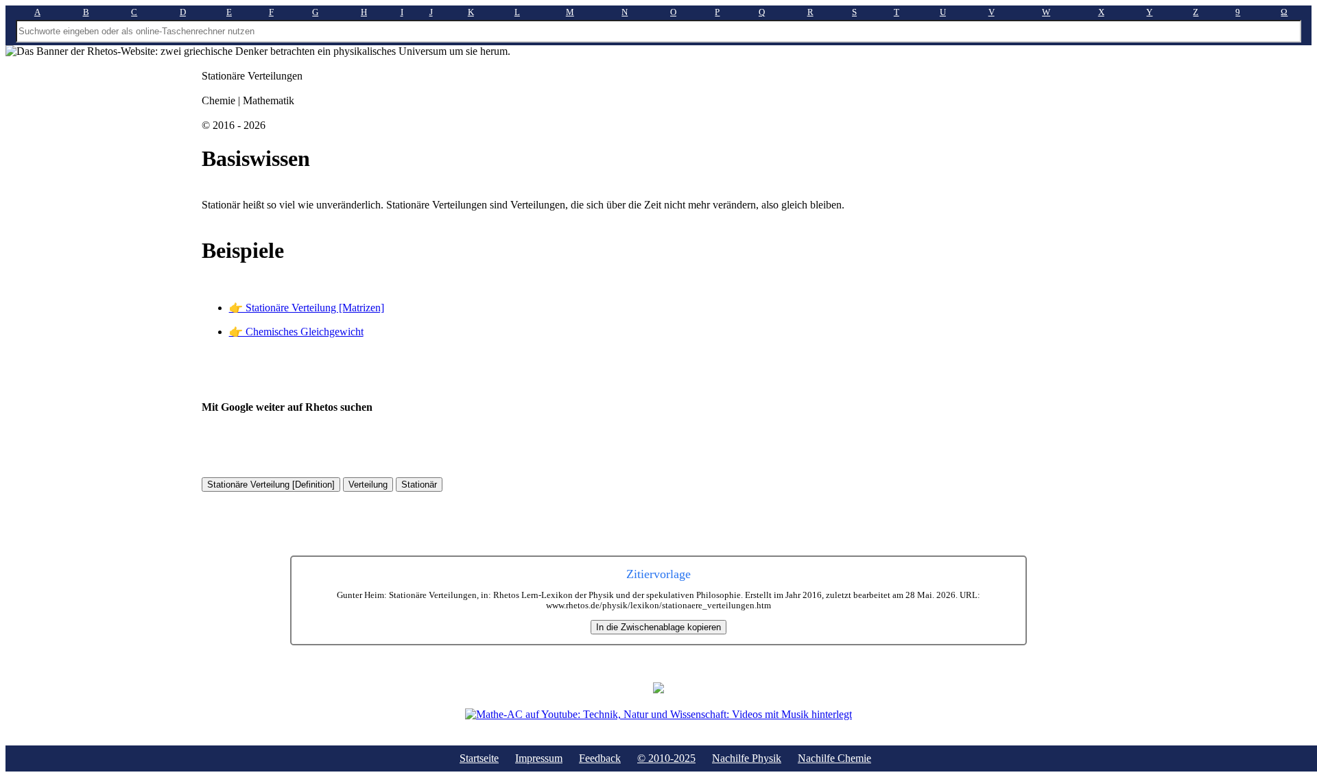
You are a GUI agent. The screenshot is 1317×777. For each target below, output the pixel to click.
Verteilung (368, 484)
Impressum (538, 758)
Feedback (600, 758)
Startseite (479, 758)
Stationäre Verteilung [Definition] (271, 484)
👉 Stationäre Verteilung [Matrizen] (306, 307)
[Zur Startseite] (658, 689)
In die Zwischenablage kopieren (658, 627)
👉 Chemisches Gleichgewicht (296, 331)
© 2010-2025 (666, 758)
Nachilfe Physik (746, 758)
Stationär (419, 484)
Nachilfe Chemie (834, 758)
